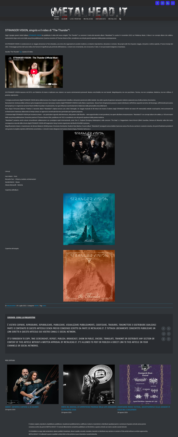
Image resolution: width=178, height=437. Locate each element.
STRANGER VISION (35, 35)
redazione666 (11, 305)
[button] (120, 19)
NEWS (36, 305)
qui (21, 52)
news (44, 305)
